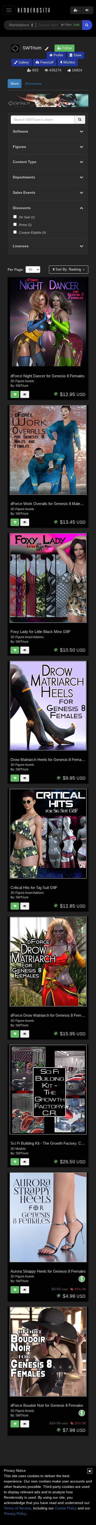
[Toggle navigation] (9, 10)
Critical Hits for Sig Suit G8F (33, 887)
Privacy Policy (15, 1513)
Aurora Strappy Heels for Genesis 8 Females (48, 1271)
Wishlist (68, 62)
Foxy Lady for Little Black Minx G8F (40, 631)
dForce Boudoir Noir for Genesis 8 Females (46, 1405)
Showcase (33, 83)
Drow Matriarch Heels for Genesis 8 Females (48, 759)
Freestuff (46, 62)
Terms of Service (17, 1508)
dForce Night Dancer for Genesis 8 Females (47, 376)
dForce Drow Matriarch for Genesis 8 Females (49, 1015)
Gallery (23, 62)
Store (76, 55)
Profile (57, 55)
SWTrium (22, 386)
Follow (66, 48)
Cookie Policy (66, 1508)
